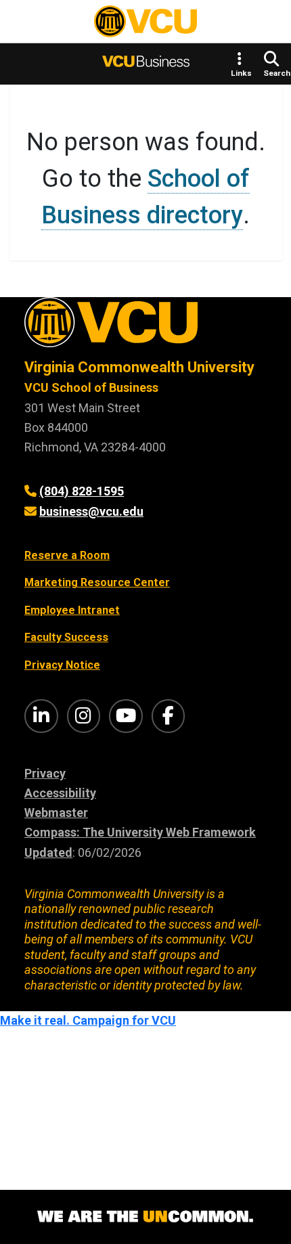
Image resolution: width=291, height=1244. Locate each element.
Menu (33, 24)
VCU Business (145, 63)
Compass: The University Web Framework (140, 832)
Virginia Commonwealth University (139, 367)
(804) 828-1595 (81, 491)
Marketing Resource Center (97, 582)
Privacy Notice (62, 665)
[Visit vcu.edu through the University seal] (145, 327)
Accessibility (60, 793)
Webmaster (56, 812)
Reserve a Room (67, 555)
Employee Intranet (72, 610)
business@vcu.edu (91, 511)
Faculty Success (66, 637)
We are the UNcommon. (145, 1217)
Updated (48, 852)
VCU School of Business (91, 387)
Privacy (45, 773)
